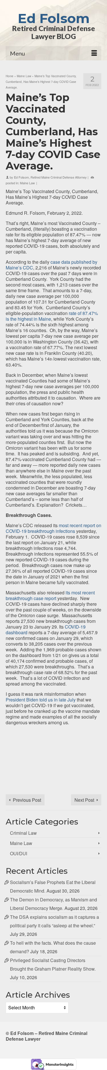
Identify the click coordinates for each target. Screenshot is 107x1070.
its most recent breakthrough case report (50, 595)
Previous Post (27, 800)
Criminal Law (23, 833)
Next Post (84, 800)
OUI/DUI (18, 853)
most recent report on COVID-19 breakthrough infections (53, 528)
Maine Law (27, 183)
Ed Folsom (54, 18)
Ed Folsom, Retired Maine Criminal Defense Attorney (50, 177)
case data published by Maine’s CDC (51, 265)
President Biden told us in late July (41, 699)
